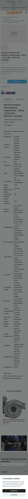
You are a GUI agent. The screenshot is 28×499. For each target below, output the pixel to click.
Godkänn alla (14, 490)
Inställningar (14, 494)
